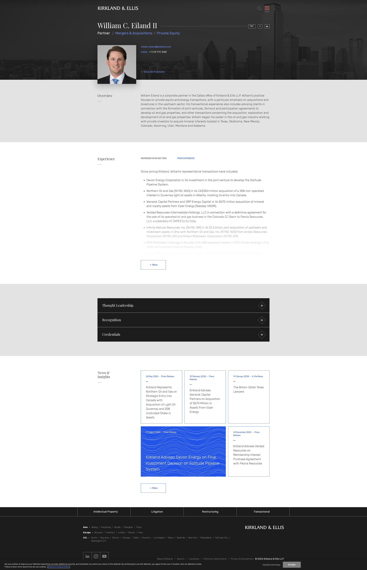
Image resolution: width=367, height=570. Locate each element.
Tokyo (139, 527)
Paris (140, 532)
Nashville (181, 538)
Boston (115, 538)
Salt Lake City (221, 538)
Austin (94, 538)
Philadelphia (205, 538)
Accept (291, 565)
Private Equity (168, 33)
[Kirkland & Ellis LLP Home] (264, 528)
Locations (194, 559)
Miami (170, 538)
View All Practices (154, 71)
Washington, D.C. (98, 541)
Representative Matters (154, 158)
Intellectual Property (105, 511)
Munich (131, 532)
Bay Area (105, 538)
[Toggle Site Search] (259, 8)
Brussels (98, 532)
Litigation (157, 511)
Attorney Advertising (214, 559)
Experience (106, 159)
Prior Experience (186, 158)
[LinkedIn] (267, 26)
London (121, 532)
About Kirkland (165, 559)
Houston (146, 538)
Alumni (181, 559)
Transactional (261, 511)
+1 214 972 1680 (158, 52)
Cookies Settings (271, 565)
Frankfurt (110, 532)
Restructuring (210, 511)
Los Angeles (159, 538)
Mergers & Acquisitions (133, 33)
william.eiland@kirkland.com (156, 46)
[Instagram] (96, 556)
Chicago (126, 538)
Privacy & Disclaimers (242, 559)
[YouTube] (104, 556)
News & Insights (104, 374)
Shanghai (128, 527)
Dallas (144, 52)
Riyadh (117, 527)
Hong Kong (106, 527)
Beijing (95, 527)
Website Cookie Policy (59, 567)
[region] (183, 565)
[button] (183, 305)
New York (193, 538)
